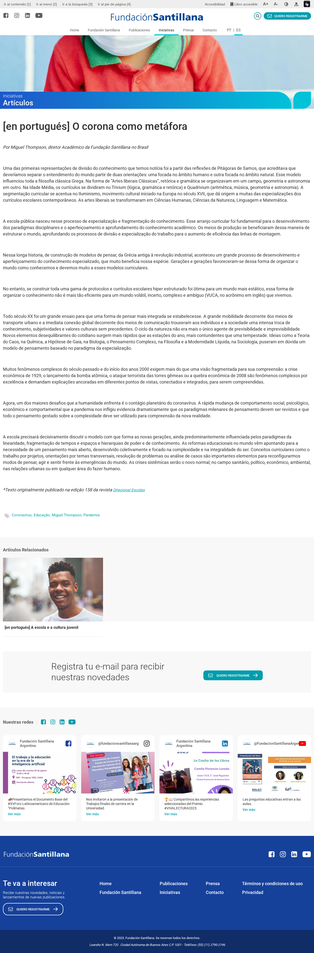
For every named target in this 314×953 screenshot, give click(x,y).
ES (238, 30)
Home (74, 30)
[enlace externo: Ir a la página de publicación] (39, 772)
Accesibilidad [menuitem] (215, 4)
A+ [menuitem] (265, 4)
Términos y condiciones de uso (272, 883)
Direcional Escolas (129, 490)
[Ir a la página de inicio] (157, 17)
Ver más (14, 814)
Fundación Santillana (104, 30)
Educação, (42, 515)
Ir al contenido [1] (17, 4)
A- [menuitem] (276, 4)
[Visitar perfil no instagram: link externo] (17, 15)
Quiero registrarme (290, 16)
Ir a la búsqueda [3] (77, 4)
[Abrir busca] (257, 16)
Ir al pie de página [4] (114, 4)
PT (229, 30)
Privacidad (252, 892)
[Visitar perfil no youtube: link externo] (39, 15)
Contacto (210, 30)
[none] (286, 4)
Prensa (188, 30)
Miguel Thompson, (67, 515)
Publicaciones (139, 30)
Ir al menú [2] (46, 4)
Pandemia (91, 515)
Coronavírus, (22, 515)
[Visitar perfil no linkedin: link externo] (27, 15)
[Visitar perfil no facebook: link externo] (6, 15)
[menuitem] (18, 4)
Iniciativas (166, 30)
